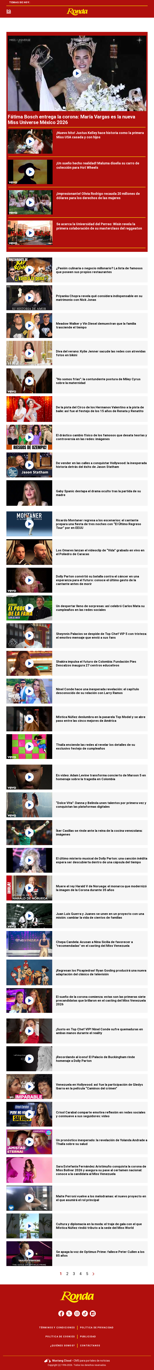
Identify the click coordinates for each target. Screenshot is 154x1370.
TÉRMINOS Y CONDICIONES (57, 1327)
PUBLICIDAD (88, 1336)
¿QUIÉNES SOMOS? (62, 1345)
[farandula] (77, 11)
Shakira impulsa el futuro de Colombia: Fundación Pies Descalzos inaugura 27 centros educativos (96, 663)
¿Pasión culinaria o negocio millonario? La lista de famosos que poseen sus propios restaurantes (99, 270)
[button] (8, 11)
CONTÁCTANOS (90, 1345)
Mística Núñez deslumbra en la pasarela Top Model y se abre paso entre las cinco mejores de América (100, 719)
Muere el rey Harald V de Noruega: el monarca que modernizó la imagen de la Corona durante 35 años (101, 888)
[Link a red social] (61, 1314)
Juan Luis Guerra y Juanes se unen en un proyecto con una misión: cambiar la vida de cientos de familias (100, 915)
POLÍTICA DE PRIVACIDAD (96, 1327)
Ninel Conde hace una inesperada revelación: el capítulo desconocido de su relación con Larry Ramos (97, 691)
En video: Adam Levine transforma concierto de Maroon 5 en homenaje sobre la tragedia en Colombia (101, 777)
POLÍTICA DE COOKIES (60, 1336)
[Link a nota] (77, 73)
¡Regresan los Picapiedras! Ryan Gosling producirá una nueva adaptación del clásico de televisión (101, 972)
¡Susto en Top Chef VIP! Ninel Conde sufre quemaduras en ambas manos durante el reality (99, 1031)
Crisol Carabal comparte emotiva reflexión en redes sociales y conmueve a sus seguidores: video (100, 1114)
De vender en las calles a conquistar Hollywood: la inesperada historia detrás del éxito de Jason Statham (101, 465)
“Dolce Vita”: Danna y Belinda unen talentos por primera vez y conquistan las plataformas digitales (101, 804)
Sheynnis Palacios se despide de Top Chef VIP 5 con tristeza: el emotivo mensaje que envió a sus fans (101, 635)
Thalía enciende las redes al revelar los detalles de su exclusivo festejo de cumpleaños (95, 746)
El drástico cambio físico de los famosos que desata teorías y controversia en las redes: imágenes (101, 437)
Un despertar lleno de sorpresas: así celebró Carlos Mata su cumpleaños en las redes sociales (100, 608)
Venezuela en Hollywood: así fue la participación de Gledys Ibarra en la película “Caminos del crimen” (99, 1086)
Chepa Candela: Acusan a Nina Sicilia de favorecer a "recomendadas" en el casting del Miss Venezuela (94, 944)
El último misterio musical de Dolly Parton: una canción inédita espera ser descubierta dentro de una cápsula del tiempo (101, 860)
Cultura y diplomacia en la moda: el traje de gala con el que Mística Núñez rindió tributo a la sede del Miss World (99, 1226)
